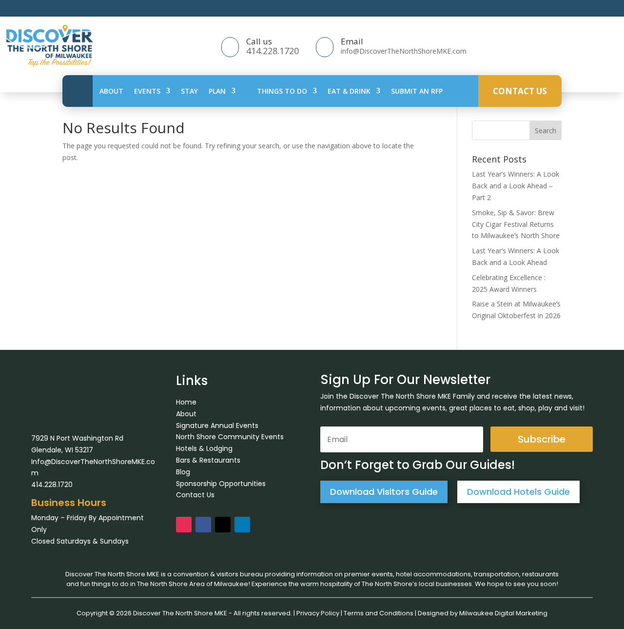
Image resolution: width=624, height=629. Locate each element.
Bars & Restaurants (208, 460)
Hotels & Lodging (204, 448)
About (111, 91)
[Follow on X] (223, 524)
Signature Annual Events (217, 425)
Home (186, 402)
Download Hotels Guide (518, 492)
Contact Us (520, 91)
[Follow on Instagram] (184, 524)
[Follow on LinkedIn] (242, 524)
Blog (183, 472)
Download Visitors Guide (384, 492)
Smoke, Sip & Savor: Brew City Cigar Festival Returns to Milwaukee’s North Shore (516, 224)
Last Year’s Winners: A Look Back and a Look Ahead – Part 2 (515, 185)
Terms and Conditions (378, 613)
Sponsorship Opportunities (221, 483)
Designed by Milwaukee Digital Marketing (482, 613)
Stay (189, 91)
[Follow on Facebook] (203, 524)
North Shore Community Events (230, 437)
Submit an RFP (417, 91)
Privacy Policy (317, 613)
